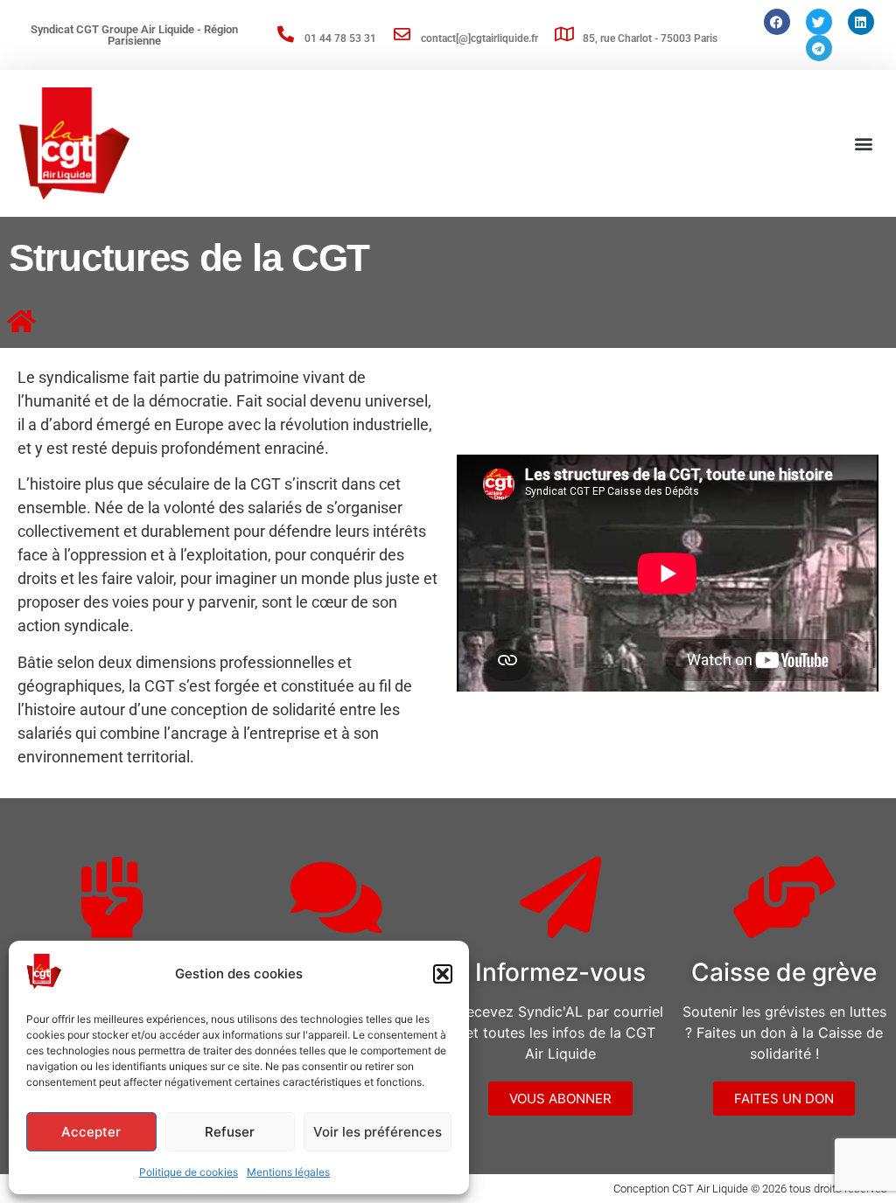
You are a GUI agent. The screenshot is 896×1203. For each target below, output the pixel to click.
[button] (443, 974)
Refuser (230, 1131)
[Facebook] (777, 22)
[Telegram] (819, 48)
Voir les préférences (377, 1131)
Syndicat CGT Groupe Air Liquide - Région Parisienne (134, 35)
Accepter (91, 1131)
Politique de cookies (188, 1172)
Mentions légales (288, 1172)
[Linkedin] (861, 22)
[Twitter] (819, 22)
